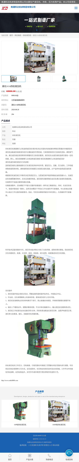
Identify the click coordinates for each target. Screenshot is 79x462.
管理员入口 (48, 445)
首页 (11, 35)
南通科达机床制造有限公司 (35, 442)
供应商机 (18, 35)
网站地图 (56, 445)
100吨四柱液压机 (20, 425)
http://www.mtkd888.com (9, 380)
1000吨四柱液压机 (59, 425)
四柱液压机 (27, 35)
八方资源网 (32, 445)
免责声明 (40, 445)
